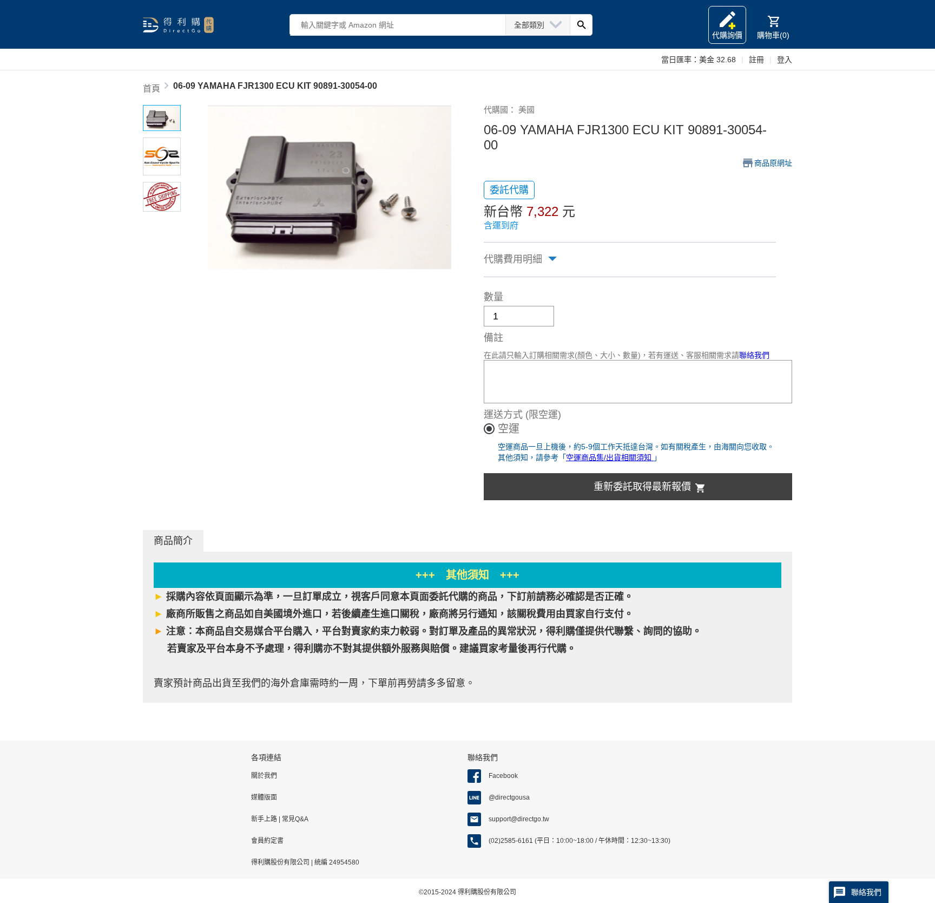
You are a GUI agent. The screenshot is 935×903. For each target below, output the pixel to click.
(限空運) (543, 414)
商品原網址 (773, 163)
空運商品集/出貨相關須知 (610, 457)
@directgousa (509, 797)
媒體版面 (264, 797)
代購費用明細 (513, 259)
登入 (784, 59)
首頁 (151, 88)
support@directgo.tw (519, 819)
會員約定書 (267, 841)
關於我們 (264, 776)
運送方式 (503, 414)
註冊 (756, 59)
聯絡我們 (754, 355)
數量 (493, 297)
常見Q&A (294, 819)
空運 (508, 429)
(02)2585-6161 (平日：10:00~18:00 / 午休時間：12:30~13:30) (579, 841)
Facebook (503, 776)
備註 (493, 337)
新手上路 (265, 819)
